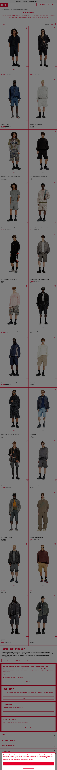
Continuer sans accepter (28, 767)
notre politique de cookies (26, 759)
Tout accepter (28, 764)
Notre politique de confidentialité (11, 759)
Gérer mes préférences (39, 757)
